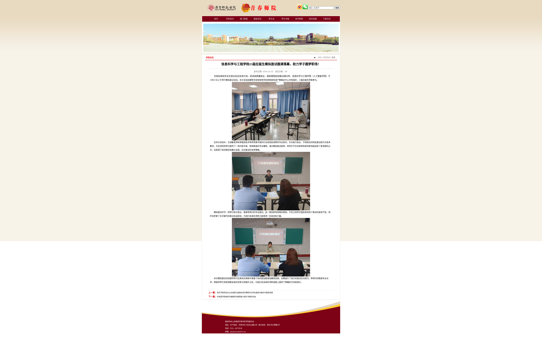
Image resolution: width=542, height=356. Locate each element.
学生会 (271, 19)
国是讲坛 (258, 19)
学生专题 (285, 19)
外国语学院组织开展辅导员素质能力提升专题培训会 (236, 297)
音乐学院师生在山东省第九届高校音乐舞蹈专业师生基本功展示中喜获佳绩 (245, 293)
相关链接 (313, 19)
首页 (216, 19)
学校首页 (230, 19)
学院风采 (326, 58)
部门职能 (244, 19)
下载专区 (327, 19)
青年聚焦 (299, 19)
